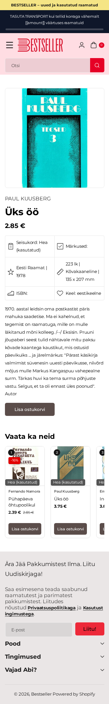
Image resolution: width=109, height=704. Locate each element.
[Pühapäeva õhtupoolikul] (24, 466)
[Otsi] (97, 65)
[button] (10, 45)
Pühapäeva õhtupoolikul (21, 502)
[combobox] (54, 65)
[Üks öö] (70, 466)
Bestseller (41, 694)
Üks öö (61, 499)
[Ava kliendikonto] (82, 45)
